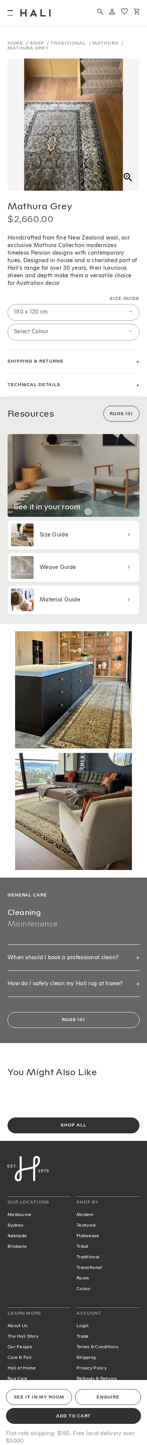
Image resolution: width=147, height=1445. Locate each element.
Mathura (106, 43)
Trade (83, 1336)
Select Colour (31, 331)
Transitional (89, 1267)
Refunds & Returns (97, 1378)
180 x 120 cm (30, 312)
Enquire (107, 1397)
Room (83, 1278)
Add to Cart (73, 1416)
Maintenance (33, 923)
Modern (85, 1214)
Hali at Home (22, 1368)
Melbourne (20, 1214)
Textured (86, 1225)
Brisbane (17, 1246)
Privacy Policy (92, 1368)
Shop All (73, 1125)
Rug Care (18, 1378)
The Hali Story (23, 1336)
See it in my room (39, 1397)
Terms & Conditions (97, 1346)
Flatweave (88, 1235)
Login (83, 1325)
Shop (37, 43)
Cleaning (24, 912)
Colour (84, 1288)
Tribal (83, 1246)
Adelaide (17, 1235)
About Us (18, 1325)
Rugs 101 (121, 413)
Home (16, 43)
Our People (20, 1346)
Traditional (69, 43)
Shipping (86, 1357)
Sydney (16, 1225)
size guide (124, 298)
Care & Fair (20, 1357)
